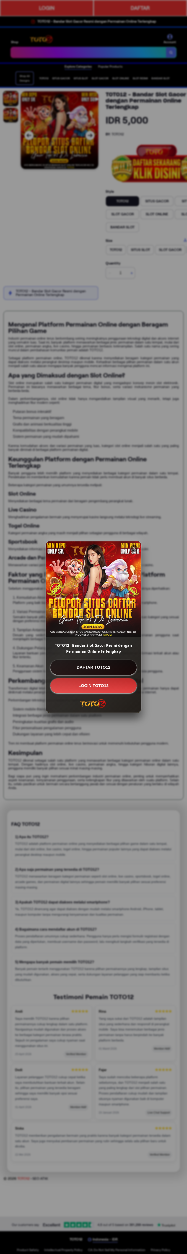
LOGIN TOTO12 (93, 685)
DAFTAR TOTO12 (93, 667)
